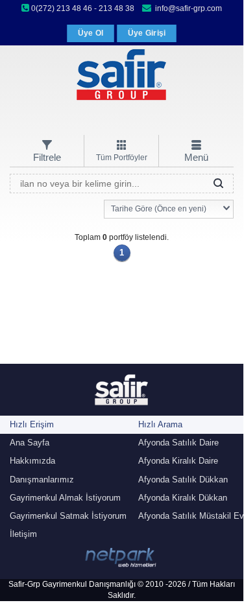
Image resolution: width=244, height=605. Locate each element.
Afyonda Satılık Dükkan (183, 479)
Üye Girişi (147, 33)
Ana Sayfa (29, 442)
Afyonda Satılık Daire (178, 442)
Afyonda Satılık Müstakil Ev (191, 516)
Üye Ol (91, 33)
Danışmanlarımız (42, 479)
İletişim (23, 534)
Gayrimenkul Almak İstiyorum (65, 498)
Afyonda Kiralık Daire (178, 461)
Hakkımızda (32, 461)
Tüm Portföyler (121, 157)
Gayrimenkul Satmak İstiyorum (68, 516)
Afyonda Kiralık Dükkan (182, 498)
